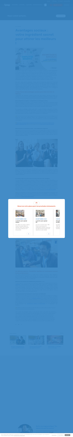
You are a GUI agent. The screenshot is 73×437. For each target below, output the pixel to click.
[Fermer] (71, 435)
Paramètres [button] (54, 435)
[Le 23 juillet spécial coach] (28, 234)
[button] (62, 200)
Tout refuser (60, 435)
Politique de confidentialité (19, 435)
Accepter (67, 435)
